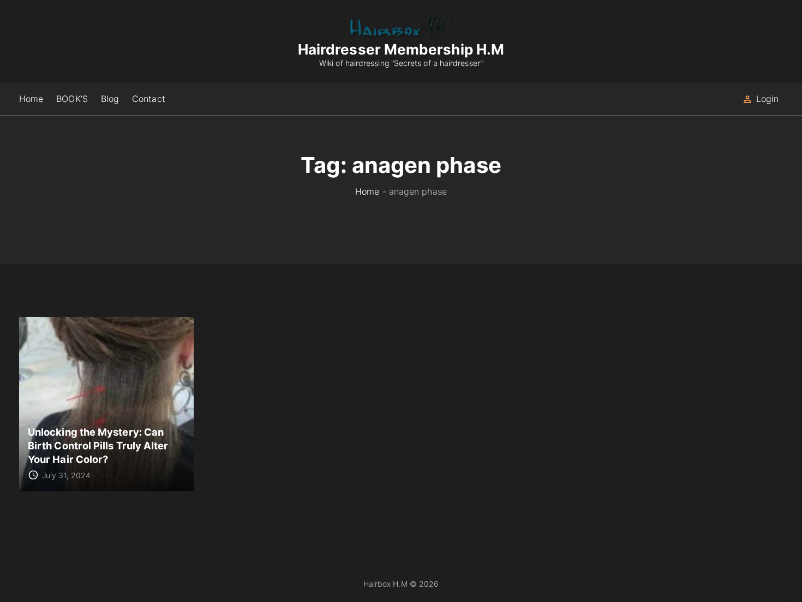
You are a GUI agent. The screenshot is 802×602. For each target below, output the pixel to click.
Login (767, 98)
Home (367, 191)
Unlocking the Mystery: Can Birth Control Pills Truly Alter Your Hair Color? (98, 445)
